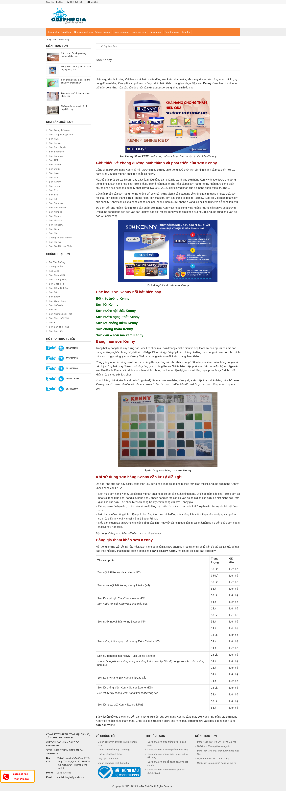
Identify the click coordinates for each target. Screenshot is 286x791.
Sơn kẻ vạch (56, 305)
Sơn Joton (54, 186)
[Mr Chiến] (61, 368)
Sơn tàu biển (56, 331)
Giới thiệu (66, 32)
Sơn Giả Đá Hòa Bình (60, 246)
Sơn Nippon (55, 216)
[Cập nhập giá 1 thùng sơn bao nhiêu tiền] (53, 96)
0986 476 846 (76, 2)
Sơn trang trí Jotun (59, 130)
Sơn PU (53, 322)
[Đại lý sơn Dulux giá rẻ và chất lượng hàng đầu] (53, 70)
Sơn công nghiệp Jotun (61, 134)
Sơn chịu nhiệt (57, 275)
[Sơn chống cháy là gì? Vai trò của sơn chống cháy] (53, 83)
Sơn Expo (54, 190)
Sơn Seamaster (57, 151)
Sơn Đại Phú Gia (144, 786)
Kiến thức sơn (172, 32)
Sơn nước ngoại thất (60, 313)
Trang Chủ (53, 32)
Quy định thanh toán (108, 758)
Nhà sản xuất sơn (83, 32)
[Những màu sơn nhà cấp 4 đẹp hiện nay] (53, 109)
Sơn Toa (53, 177)
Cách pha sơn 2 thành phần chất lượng (167, 749)
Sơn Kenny (55, 181)
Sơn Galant (55, 164)
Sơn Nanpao (55, 211)
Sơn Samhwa (56, 156)
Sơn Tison (54, 229)
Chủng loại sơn (103, 32)
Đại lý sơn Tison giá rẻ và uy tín (213, 746)
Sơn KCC (54, 138)
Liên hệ (94, 2)
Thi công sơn (155, 32)
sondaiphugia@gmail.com (70, 777)
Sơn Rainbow (56, 224)
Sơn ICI (53, 199)
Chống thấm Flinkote (60, 237)
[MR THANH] (61, 358)
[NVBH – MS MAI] (61, 348)
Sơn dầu (53, 292)
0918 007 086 (20, 774)
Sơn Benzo (55, 143)
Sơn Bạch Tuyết (57, 147)
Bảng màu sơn (121, 32)
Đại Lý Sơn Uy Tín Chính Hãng (213, 758)
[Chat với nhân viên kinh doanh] (51, 348)
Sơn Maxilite (55, 220)
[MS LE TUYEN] (61, 389)
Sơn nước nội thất (59, 318)
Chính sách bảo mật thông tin (113, 763)
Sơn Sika (53, 194)
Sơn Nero (54, 233)
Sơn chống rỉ (56, 283)
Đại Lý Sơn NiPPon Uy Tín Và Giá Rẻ (216, 741)
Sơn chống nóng (58, 279)
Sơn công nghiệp (58, 288)
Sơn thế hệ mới (57, 207)
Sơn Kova (54, 173)
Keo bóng (54, 271)
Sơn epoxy (54, 296)
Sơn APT (53, 160)
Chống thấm (56, 266)
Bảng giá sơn (139, 32)
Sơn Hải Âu (55, 242)
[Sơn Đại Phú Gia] (68, 16)
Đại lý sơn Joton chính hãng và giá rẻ (216, 763)
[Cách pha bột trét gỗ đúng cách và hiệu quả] (53, 56)
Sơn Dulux (54, 168)
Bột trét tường (57, 262)
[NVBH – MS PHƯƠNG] (61, 378)
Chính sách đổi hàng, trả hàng (114, 749)
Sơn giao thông (57, 301)
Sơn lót (53, 309)
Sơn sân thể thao (59, 326)
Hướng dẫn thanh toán (110, 754)
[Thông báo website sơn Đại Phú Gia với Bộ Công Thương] (119, 772)
